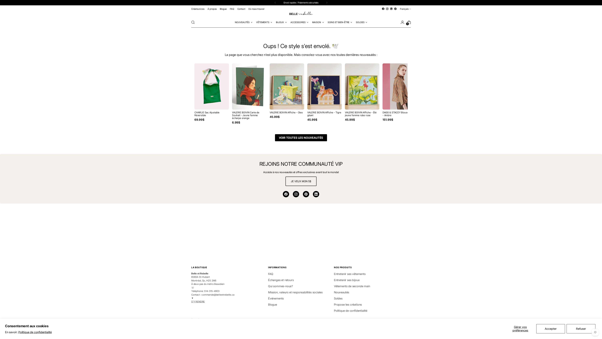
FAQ (270, 274)
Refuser (581, 328)
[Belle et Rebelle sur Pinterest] (395, 8)
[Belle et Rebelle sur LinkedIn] (391, 8)
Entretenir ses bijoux (347, 280)
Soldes (338, 298)
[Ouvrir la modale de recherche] (193, 22)
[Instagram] (296, 194)
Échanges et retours (281, 280)
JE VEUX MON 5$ (301, 181)
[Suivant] (326, 2)
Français (404, 9)
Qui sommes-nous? (280, 286)
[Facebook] (286, 194)
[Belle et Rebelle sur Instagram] (387, 8)
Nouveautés (341, 292)
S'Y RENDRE (198, 301)
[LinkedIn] (316, 194)
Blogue (272, 304)
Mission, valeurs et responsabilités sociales (295, 292)
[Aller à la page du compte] (402, 22)
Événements (276, 298)
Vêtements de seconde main (352, 286)
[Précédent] (275, 2)
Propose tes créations (348, 304)
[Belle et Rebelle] (301, 14)
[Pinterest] (306, 194)
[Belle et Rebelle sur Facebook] (383, 8)
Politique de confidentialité (35, 332)
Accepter (551, 328)
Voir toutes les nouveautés (301, 137)
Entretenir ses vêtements (350, 274)
